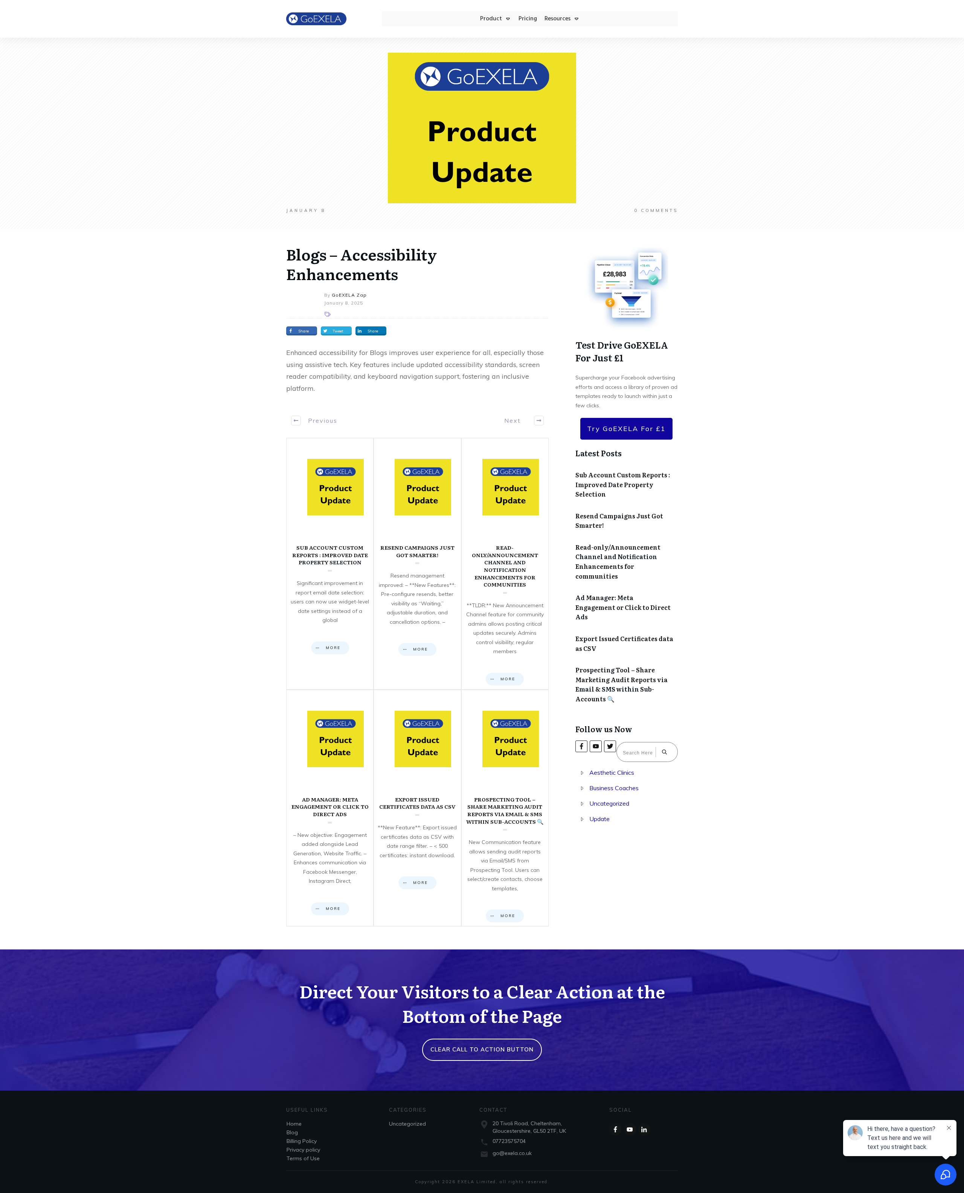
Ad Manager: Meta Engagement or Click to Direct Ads (330, 808)
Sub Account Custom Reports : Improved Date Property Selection (330, 563)
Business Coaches (614, 788)
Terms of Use (303, 1158)
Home (294, 1123)
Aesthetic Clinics (611, 772)
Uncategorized (609, 803)
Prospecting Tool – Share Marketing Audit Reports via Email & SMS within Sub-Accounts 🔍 (505, 808)
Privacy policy (303, 1149)
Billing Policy (302, 1141)
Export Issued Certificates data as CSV (417, 808)
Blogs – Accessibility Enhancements (361, 264)
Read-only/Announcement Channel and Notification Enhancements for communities (505, 563)
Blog (292, 1132)
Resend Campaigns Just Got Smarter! (417, 563)
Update (599, 819)
